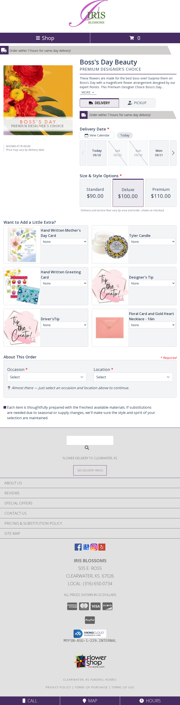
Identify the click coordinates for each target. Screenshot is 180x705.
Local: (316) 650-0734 (90, 584)
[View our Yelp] (101, 549)
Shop (48, 37)
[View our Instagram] (93, 549)
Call (31, 701)
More (85, 92)
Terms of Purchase (91, 687)
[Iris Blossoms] (90, 26)
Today (124, 135)
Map (91, 701)
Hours (152, 701)
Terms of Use (123, 687)
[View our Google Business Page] (86, 549)
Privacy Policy (58, 687)
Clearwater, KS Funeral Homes (90, 680)
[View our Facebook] (78, 549)
